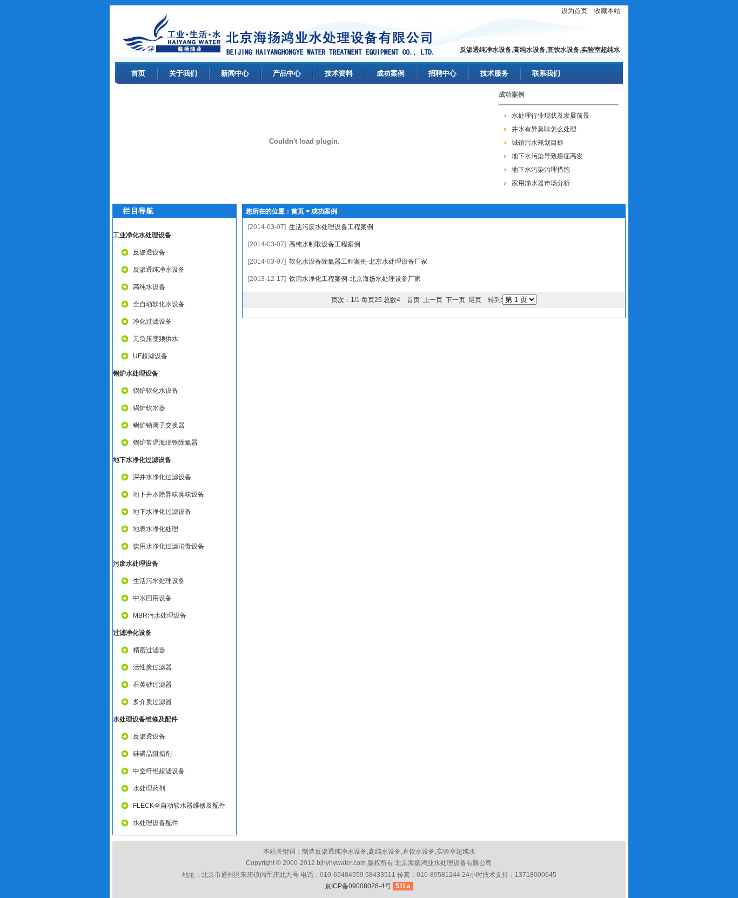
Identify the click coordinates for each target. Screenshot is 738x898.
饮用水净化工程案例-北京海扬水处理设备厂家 (355, 279)
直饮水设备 (563, 49)
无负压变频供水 (155, 339)
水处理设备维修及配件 (145, 719)
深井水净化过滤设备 (162, 477)
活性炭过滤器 (152, 667)
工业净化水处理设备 (142, 235)
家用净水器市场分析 (541, 182)
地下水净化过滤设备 (142, 460)
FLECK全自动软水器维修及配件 (179, 805)
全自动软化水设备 (159, 304)
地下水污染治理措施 (541, 169)
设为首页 (574, 11)
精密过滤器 (149, 650)
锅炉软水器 (149, 408)
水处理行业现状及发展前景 (550, 115)
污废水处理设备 (135, 563)
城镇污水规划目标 (537, 142)
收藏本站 (607, 11)
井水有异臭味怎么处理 (544, 128)
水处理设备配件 (155, 823)
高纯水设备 (529, 49)
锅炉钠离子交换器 (159, 425)
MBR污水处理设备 (159, 615)
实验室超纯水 (600, 49)
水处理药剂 (149, 788)
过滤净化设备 (132, 632)
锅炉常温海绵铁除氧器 (165, 442)
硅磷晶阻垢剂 (152, 754)
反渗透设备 (149, 252)
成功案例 (324, 211)
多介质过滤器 (152, 702)
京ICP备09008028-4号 (358, 886)
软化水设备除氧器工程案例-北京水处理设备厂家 (358, 261)
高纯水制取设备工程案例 (324, 244)
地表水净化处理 (155, 529)
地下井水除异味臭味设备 (168, 494)
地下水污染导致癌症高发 (547, 155)
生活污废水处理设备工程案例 (331, 227)
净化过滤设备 (152, 321)
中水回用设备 (152, 598)
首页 (297, 211)
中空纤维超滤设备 (159, 771)
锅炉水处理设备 (135, 373)
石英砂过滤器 (152, 684)
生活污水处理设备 (159, 581)
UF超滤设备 (150, 356)
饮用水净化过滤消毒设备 (168, 546)
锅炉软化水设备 (155, 390)
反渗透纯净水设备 (486, 49)
